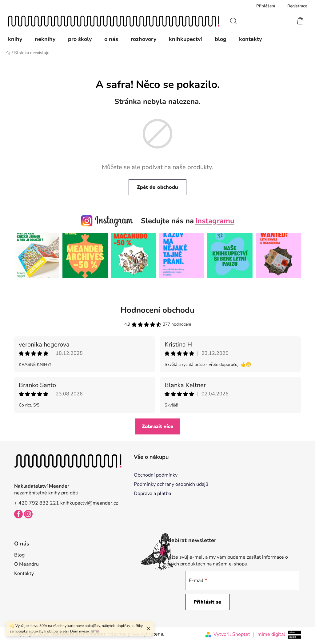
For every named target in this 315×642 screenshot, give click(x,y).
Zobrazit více (157, 426)
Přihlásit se (207, 602)
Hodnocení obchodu (157, 310)
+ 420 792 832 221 (36, 503)
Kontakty (24, 573)
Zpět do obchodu (157, 187)
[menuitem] (18, 39)
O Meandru (26, 564)
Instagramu (214, 221)
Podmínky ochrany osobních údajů (171, 484)
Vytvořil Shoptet (231, 634)
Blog (19, 555)
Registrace (297, 6)
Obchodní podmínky (155, 475)
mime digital (269, 634)
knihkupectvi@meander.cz (89, 503)
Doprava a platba (152, 493)
